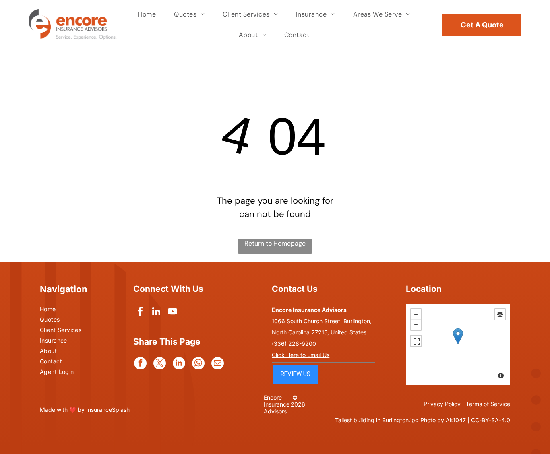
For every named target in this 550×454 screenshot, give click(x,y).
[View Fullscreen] (416, 341)
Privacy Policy (442, 403)
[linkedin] (156, 312)
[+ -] (458, 344)
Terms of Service (488, 403)
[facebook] (140, 312)
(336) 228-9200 (294, 343)
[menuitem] (148, 14)
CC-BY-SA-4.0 (490, 420)
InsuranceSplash (108, 409)
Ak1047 (456, 420)
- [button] (416, 325)
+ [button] (416, 314)
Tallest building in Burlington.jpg (377, 420)
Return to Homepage (275, 243)
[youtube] (172, 312)
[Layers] (500, 314)
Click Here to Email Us (300, 354)
